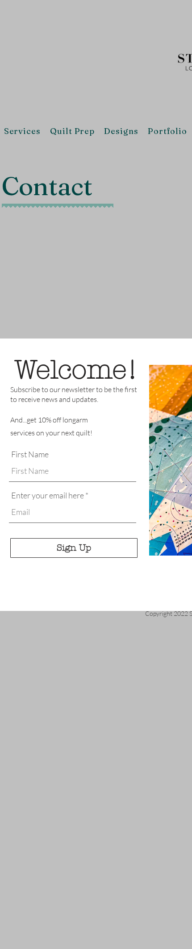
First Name (30, 454)
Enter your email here (47, 495)
